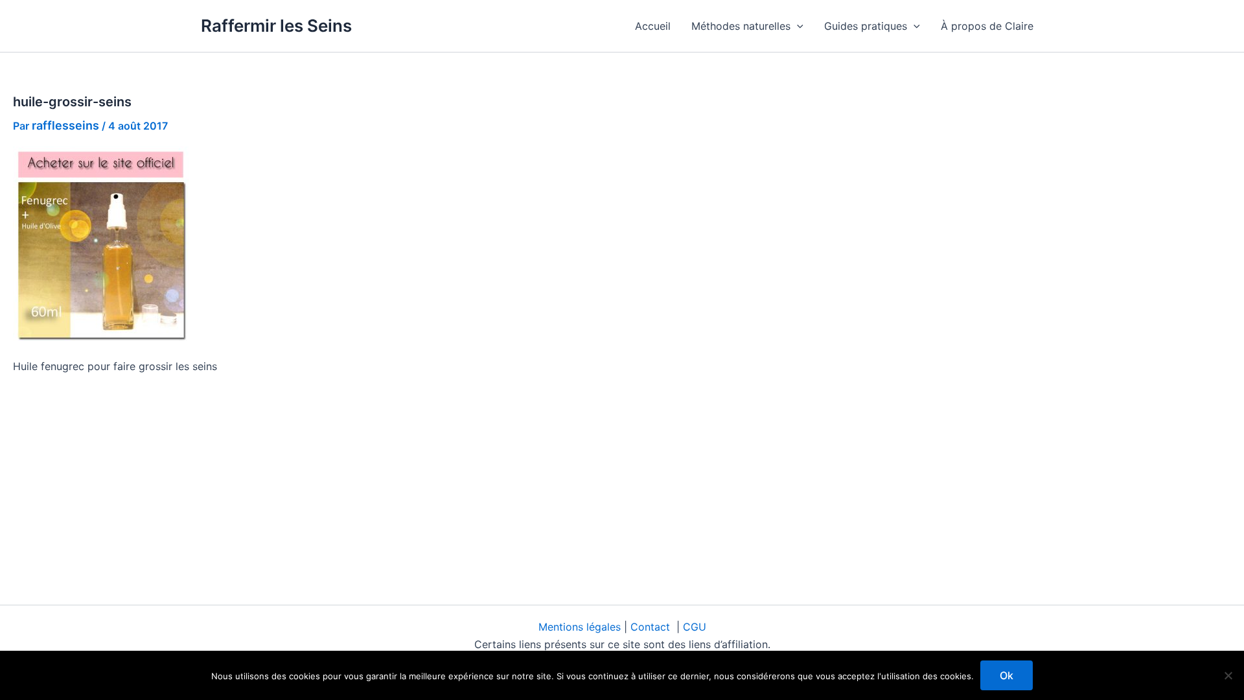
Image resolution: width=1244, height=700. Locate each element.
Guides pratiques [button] (865, 25)
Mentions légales (581, 626)
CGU (694, 626)
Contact (651, 626)
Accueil (653, 25)
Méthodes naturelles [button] (740, 25)
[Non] (1227, 675)
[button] (796, 26)
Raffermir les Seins (276, 26)
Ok (1006, 675)
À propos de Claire (987, 25)
